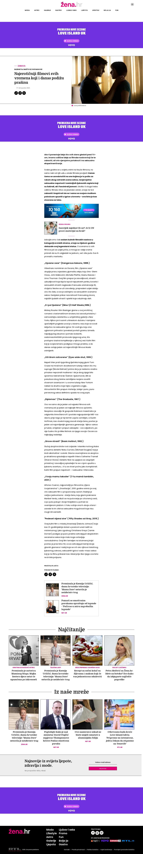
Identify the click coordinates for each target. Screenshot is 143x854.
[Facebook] (20, 94)
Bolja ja (107, 10)
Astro (36, 10)
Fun (116, 10)
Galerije (47, 10)
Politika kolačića (92, 849)
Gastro (58, 10)
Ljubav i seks (71, 10)
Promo (63, 833)
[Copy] (16, 94)
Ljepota (84, 10)
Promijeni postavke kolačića (124, 849)
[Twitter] (24, 94)
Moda (27, 10)
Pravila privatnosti (78, 849)
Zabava (21, 66)
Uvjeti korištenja (106, 849)
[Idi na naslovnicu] (71, 6)
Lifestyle (95, 10)
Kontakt (67, 849)
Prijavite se (102, 768)
